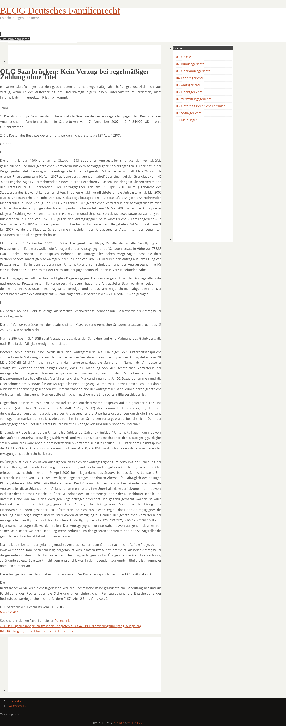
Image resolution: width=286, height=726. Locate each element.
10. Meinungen (187, 120)
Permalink (62, 620)
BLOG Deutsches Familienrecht (60, 10)
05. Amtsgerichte (188, 85)
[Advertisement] (78, 32)
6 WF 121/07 (9, 612)
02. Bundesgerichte (190, 64)
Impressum (16, 700)
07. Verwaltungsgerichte (193, 99)
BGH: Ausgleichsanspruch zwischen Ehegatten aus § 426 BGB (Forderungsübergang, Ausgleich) (70, 626)
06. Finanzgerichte (189, 92)
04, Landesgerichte (190, 78)
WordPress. (134, 723)
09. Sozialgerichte (189, 113)
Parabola (119, 723)
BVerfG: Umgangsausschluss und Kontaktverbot (36, 631)
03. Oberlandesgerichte (193, 71)
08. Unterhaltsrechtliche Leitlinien (200, 106)
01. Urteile (183, 57)
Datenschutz (17, 706)
